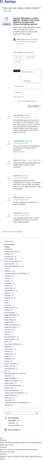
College (6, 278)
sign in (20, 231)
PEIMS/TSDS (8, 346)
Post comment (33, 106)
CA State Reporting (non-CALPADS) (15, 273)
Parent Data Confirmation (12, 344)
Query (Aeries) (8, 354)
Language (7, 332)
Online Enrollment (9, 339)
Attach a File (27, 80)
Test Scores (7, 398)
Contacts (7, 281)
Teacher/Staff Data (9, 395)
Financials (7, 310)
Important (31, 57)
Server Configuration (10, 363)
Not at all (19, 57)
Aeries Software (14, 430)
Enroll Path (7, 305)
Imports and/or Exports (11, 325)
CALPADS (7, 276)
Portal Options (8, 349)
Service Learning (9, 366)
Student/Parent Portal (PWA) (12, 385)
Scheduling (7, 359)
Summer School (9, 388)
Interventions (8, 329)
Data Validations (9, 290)
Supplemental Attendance (12, 390)
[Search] (37, 413)
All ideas (7, 247)
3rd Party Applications (10, 251)
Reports (6, 356)
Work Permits (8, 405)
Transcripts (7, 400)
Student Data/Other (10, 378)
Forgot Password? (18, 97)
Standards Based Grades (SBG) (13, 373)
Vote (6, 24)
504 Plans (7, 254)
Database (7, 293)
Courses (6, 286)
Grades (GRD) (8, 320)
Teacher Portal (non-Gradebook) (14, 393)
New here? (27, 101)
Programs (7, 351)
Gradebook (7, 317)
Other (6, 342)
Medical (6, 334)
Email (6, 303)
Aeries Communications (11, 261)
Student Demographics (11, 381)
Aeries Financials (9, 264)
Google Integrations (10, 315)
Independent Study (10, 327)
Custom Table (8, 288)
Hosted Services (9, 322)
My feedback (8, 249)
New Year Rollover (10, 337)
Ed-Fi (6, 300)
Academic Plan (8, 256)
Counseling (7, 283)
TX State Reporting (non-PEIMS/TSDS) (16, 402)
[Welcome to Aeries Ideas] (21, 1)
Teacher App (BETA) (14, 425)
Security (6, 361)
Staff (5, 371)
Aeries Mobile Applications (12, 266)
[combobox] (20, 413)
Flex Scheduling (9, 312)
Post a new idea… (10, 244)
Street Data (7, 376)
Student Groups (9, 383)
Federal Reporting (9, 307)
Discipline (7, 295)
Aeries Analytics (9, 259)
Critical (20, 62)
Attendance (7, 271)
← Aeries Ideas (6, 11)
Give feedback (13, 418)
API (5, 269)
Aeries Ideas (9, 241)
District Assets (8, 298)
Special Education (9, 368)
